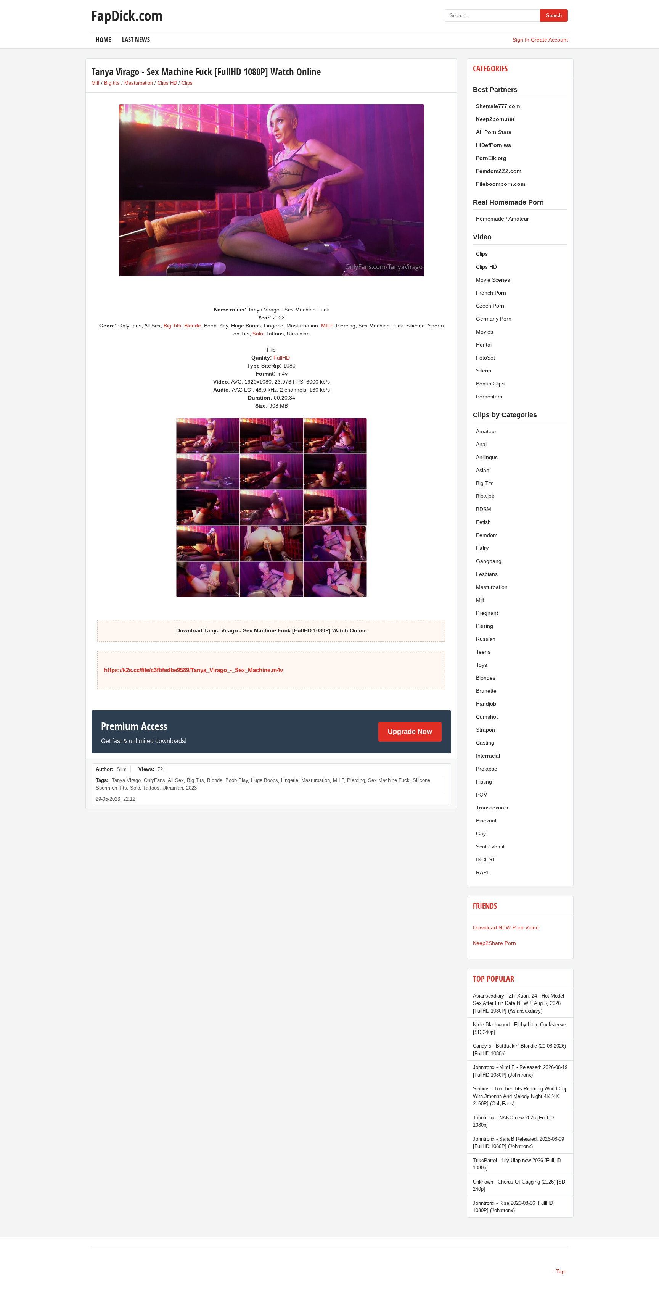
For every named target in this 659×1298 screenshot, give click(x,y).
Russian (485, 639)
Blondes (485, 678)
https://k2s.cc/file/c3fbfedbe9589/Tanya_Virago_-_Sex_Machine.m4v (193, 670)
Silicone (421, 780)
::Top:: (560, 1271)
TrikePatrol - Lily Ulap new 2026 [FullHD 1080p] (517, 1164)
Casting (485, 743)
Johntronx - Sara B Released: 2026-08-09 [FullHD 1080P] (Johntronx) (518, 1143)
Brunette (486, 691)
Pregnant (487, 613)
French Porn (491, 293)
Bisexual (486, 820)
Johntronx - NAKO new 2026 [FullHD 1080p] (513, 1121)
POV (481, 795)
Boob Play (236, 780)
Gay (481, 833)
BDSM (483, 509)
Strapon (485, 730)
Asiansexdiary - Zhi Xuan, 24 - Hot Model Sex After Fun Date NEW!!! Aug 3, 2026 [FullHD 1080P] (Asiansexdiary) (518, 1003)
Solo (257, 334)
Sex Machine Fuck (389, 780)
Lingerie (289, 780)
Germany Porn (493, 319)
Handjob (486, 704)
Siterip (483, 371)
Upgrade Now (410, 731)
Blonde (192, 325)
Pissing (484, 626)
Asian (482, 470)
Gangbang (488, 561)
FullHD (281, 358)
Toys (481, 665)
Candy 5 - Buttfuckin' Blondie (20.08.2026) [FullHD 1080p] (519, 1049)
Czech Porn (490, 306)
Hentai (484, 345)
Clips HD (167, 83)
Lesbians (487, 574)
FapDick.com (126, 15)
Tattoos (151, 788)
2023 (191, 788)
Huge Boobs (264, 780)
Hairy (482, 548)
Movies (484, 332)
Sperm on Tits (111, 788)
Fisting (484, 782)
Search (554, 15)
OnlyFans (154, 780)
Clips (187, 83)
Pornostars (489, 396)
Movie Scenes (493, 280)
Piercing (356, 780)
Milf (96, 83)
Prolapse (486, 769)
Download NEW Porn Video (506, 927)
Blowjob (485, 496)
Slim (122, 769)
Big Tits (172, 325)
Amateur (486, 431)
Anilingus (487, 457)
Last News (136, 39)
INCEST (485, 859)
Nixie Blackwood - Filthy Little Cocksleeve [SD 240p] (519, 1028)
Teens (483, 652)
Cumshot (487, 717)
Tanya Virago (126, 780)
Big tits (112, 83)
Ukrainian (172, 788)
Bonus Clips (490, 384)
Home (103, 39)
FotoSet (485, 358)
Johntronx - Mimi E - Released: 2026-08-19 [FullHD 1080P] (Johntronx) (520, 1071)
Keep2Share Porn (494, 943)
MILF (327, 325)
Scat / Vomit (490, 846)
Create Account (549, 40)
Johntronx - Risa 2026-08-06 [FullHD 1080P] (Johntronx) (513, 1207)
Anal (481, 444)
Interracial (488, 756)
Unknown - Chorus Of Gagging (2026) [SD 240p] (519, 1185)
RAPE (483, 872)
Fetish (483, 522)
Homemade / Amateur (502, 219)
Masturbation (138, 83)
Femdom (487, 535)
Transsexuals (492, 808)
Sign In (521, 40)
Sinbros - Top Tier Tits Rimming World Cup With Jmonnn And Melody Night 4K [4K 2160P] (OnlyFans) (520, 1096)
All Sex (176, 780)
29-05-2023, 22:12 (115, 799)
